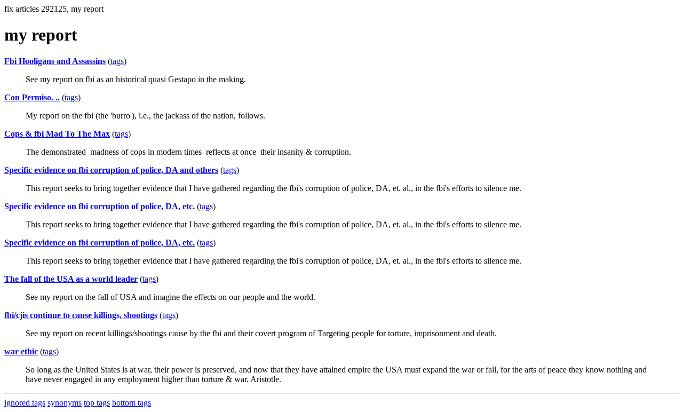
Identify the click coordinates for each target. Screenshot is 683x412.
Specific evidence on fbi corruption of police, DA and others (111, 170)
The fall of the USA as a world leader (71, 278)
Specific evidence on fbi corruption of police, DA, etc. (99, 206)
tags (117, 61)
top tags (97, 402)
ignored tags (24, 402)
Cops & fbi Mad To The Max (57, 133)
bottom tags (131, 402)
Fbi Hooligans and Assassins (55, 61)
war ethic (21, 351)
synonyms (64, 402)
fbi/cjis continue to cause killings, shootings (80, 315)
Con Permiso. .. (32, 97)
